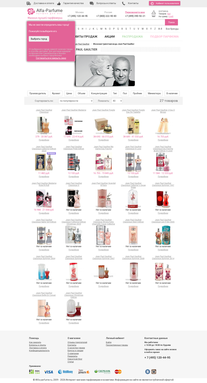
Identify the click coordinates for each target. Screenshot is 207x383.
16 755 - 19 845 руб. (103, 173)
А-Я (160, 29)
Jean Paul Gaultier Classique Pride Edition (73, 148)
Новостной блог (75, 359)
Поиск (171, 22)
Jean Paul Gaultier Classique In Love (133, 148)
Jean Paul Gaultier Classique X (74, 184)
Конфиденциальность (39, 350)
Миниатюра (154, 93)
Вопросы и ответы (37, 345)
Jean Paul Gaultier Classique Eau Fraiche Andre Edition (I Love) (163, 149)
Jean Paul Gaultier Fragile (103, 110)
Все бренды (172, 29)
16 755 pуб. (163, 136)
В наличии (172, 93)
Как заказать (35, 342)
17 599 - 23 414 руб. (74, 136)
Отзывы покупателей (77, 342)
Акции (110, 36)
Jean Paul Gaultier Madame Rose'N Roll (44, 184)
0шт (169, 14)
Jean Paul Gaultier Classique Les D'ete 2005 (163, 221)
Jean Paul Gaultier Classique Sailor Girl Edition (44, 221)
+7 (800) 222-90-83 (106, 16)
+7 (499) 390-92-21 (135, 16)
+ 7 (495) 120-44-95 (157, 357)
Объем (81, 93)
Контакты (72, 345)
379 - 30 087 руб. (44, 136)
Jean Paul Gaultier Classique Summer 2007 (104, 257)
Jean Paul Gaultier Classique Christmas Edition (73, 295)
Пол (125, 93)
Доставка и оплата (38, 348)
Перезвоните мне (135, 12)
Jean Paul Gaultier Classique (44, 111)
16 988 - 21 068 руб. (44, 209)
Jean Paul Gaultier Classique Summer (73, 257)
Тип (115, 93)
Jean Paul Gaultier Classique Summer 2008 (133, 257)
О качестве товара (76, 348)
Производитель (37, 93)
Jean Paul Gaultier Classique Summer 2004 (44, 257)
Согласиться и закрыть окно (51, 58)
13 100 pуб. (74, 173)
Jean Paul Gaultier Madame (73, 110)
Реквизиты (72, 356)
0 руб (171, 16)
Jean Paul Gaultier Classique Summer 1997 (163, 184)
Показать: (103, 101)
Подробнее (44, 140)
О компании (73, 353)
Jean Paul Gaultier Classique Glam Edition (133, 221)
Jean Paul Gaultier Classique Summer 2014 (163, 257)
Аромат (56, 93)
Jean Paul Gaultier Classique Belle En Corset (44, 294)
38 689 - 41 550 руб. (133, 136)
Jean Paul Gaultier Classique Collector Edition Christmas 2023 (74, 222)
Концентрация (99, 93)
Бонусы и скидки (75, 350)
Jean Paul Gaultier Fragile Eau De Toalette (133, 111)
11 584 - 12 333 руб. (163, 173)
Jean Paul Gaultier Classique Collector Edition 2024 (44, 149)
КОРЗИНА (163, 11)
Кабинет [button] (167, 3)
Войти (108, 342)
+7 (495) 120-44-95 (78, 16)
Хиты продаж (86, 36)
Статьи (71, 362)
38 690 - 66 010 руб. (103, 136)
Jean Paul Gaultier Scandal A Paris (104, 184)
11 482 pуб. (44, 173)
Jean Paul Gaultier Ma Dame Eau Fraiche (103, 148)
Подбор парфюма (164, 36)
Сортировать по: (44, 101)
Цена (69, 93)
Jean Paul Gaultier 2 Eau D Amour (163, 111)
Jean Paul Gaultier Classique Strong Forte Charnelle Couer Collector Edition (103, 223)
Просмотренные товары (117, 345)
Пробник (137, 93)
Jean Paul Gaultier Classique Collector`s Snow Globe (133, 185)
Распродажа (132, 36)
